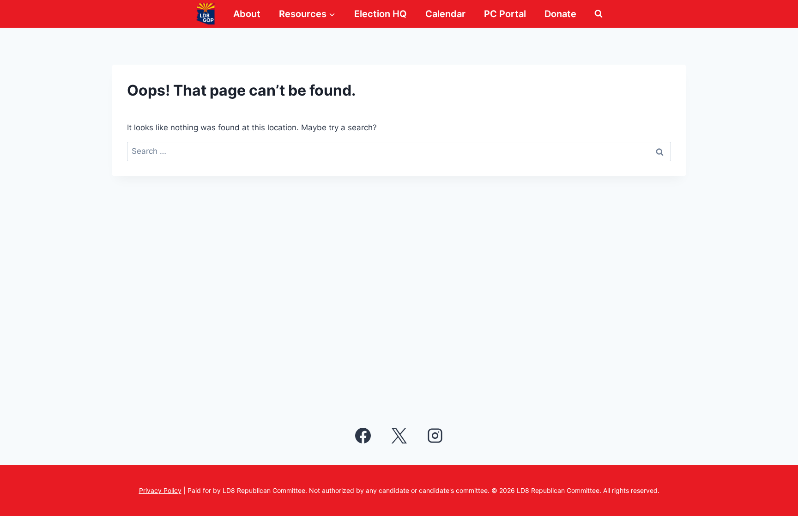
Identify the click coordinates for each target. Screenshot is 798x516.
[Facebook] (363, 435)
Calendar (445, 13)
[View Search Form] (598, 14)
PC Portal (505, 13)
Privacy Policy (160, 490)
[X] (399, 435)
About (246, 13)
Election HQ (380, 13)
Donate (560, 13)
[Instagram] (435, 435)
